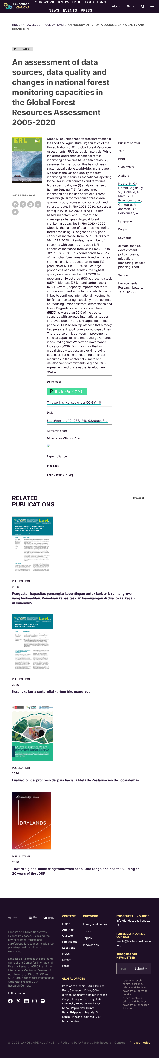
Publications (54, 24)
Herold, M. (125, 188)
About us (68, 929)
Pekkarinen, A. (128, 213)
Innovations (91, 945)
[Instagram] (38, 204)
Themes (88, 931)
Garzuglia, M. (127, 205)
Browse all (138, 497)
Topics (87, 938)
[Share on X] (23, 204)
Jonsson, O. (126, 209)
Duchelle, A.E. (133, 192)
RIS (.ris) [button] (54, 465)
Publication (22, 49)
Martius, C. (126, 196)
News (66, 953)
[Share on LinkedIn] (30, 204)
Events (66, 959)
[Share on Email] (15, 212)
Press (66, 965)
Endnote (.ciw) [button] (60, 475)
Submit (139, 968)
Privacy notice (140, 1042)
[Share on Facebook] (15, 204)
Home (66, 923)
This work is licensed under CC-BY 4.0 (74, 402)
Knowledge (31, 24)
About (116, 6)
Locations (68, 947)
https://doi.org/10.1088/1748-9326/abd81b (77, 420)
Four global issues (95, 924)
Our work (68, 935)
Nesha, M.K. (127, 183)
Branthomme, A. (129, 200)
